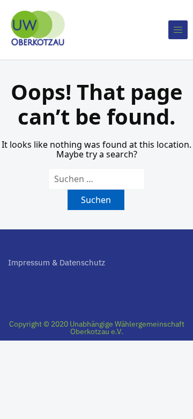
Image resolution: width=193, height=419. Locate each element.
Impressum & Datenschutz (56, 262)
